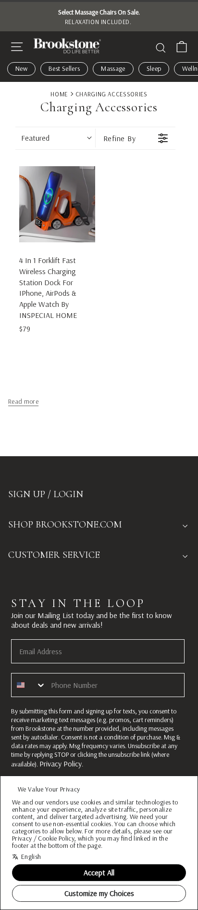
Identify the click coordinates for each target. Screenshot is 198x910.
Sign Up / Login (45, 494)
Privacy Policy (60, 763)
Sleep (154, 68)
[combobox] (29, 685)
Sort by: (35, 138)
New (21, 68)
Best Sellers (64, 68)
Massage (113, 68)
